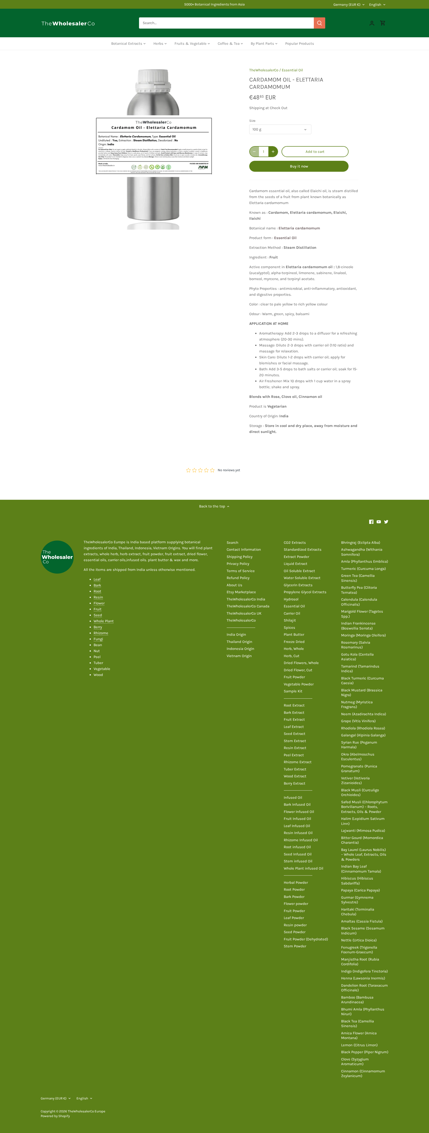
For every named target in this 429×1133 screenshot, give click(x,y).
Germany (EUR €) (346, 4)
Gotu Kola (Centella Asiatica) (357, 657)
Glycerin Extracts (298, 585)
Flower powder (296, 903)
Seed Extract (294, 733)
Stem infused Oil (298, 861)
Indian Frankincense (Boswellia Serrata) (358, 625)
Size (252, 121)
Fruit (98, 609)
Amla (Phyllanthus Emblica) (364, 561)
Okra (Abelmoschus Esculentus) (357, 756)
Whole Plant (104, 621)
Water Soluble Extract (302, 578)
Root (97, 591)
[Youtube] (379, 521)
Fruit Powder (294, 677)
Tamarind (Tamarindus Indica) (360, 668)
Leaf (97, 579)
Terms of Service (241, 571)
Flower (99, 603)
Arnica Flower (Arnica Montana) (359, 1035)
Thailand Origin (239, 641)
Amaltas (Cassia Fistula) (362, 921)
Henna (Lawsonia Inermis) (363, 978)
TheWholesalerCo (263, 70)
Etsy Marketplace (241, 592)
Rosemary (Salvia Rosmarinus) (355, 645)
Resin (98, 597)
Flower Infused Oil (299, 811)
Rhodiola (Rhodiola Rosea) (363, 728)
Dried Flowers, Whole (301, 663)
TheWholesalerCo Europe (86, 1111)
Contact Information (244, 549)
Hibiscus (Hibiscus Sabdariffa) (357, 880)
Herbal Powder (296, 882)
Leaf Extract (294, 726)
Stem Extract (295, 741)
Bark (97, 585)
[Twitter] (386, 521)
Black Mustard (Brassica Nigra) (361, 692)
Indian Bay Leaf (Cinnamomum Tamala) (361, 869)
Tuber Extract (295, 769)
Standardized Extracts (303, 549)
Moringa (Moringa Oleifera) (363, 635)
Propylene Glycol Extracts (305, 592)
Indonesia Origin (240, 648)
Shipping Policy (239, 556)
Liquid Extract (295, 563)
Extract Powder (296, 556)
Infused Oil (293, 797)
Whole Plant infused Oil (303, 868)
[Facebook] (371, 521)
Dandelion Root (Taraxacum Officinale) (364, 988)
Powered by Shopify (55, 1116)
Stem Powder (295, 946)
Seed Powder (294, 932)
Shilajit (290, 620)
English (375, 4)
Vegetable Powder (299, 684)
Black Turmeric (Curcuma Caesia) (362, 680)
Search (232, 542)
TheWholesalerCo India (246, 599)
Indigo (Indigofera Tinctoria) (364, 971)
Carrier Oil (292, 613)
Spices (289, 627)
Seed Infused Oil (298, 854)
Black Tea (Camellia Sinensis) (357, 1023)
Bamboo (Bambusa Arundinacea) (357, 1000)
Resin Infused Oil (298, 833)
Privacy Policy (238, 563)
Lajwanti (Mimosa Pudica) (363, 830)
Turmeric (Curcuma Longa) (363, 568)
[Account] (371, 23)
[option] (154, 146)
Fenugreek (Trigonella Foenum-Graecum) (359, 950)
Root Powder (294, 889)
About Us (234, 585)
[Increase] (273, 151)
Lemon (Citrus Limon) (359, 1045)
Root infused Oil (297, 847)
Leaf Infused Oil (297, 826)
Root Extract (294, 705)
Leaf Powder (294, 918)
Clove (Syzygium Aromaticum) (355, 1061)
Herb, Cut (291, 656)
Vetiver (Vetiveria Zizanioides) (355, 780)
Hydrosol (291, 599)
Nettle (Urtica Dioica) (359, 940)
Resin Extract (295, 748)
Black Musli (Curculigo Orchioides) (360, 792)
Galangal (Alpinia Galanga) (363, 735)
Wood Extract (295, 776)
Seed (98, 615)
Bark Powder (294, 896)
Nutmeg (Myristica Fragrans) (357, 704)
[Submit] (319, 23)
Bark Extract (294, 712)
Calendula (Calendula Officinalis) (359, 602)
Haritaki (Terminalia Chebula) (357, 912)
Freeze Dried (294, 641)
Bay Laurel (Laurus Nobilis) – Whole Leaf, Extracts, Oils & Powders (363, 854)
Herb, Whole (294, 648)
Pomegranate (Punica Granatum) (359, 768)
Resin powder (295, 925)
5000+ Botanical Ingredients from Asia (214, 4)
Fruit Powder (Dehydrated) (306, 939)
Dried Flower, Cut (298, 670)
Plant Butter (294, 634)
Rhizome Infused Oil (301, 840)
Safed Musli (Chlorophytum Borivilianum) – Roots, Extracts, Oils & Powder (364, 807)
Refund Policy (238, 578)
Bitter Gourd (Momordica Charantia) (362, 840)
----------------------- (241, 627)
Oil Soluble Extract (299, 571)
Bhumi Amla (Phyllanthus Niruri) (362, 1011)
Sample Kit (293, 691)
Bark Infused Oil (297, 804)
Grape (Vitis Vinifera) (358, 721)
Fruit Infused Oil (297, 818)
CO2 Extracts (295, 542)
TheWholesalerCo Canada (248, 606)
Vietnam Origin (239, 656)
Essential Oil (292, 70)
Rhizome (101, 633)
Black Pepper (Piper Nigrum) (364, 1052)
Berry (98, 627)
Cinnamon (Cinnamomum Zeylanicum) (363, 1073)
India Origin (236, 634)
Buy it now (299, 166)
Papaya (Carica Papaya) (360, 890)
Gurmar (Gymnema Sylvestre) (357, 900)
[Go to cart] (383, 23)
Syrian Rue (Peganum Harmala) (359, 745)
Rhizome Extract (298, 762)
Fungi (98, 639)
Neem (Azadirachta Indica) (363, 714)
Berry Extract (294, 783)
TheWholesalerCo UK (244, 613)
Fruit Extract (294, 719)
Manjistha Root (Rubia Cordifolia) (360, 961)
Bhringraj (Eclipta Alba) (360, 542)
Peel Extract (294, 755)
